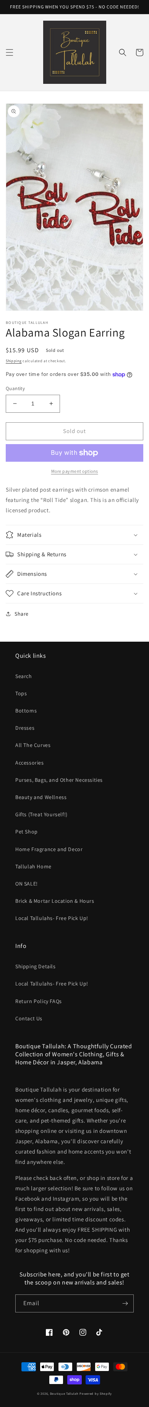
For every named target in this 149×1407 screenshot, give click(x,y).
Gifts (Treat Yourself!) (41, 814)
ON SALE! (26, 883)
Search (23, 676)
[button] (9, 52)
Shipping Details (35, 966)
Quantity (15, 388)
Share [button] (22, 613)
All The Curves (32, 745)
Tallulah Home (33, 866)
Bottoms (26, 710)
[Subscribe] (125, 1303)
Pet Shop (26, 831)
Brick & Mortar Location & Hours (54, 900)
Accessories (29, 762)
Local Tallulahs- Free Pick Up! (51, 918)
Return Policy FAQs (38, 1001)
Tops (21, 693)
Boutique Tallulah (64, 1393)
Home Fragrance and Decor (49, 849)
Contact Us (28, 1018)
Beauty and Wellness (40, 797)
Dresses (24, 727)
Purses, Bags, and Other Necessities (59, 779)
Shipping (14, 360)
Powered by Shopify (95, 1393)
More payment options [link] (74, 471)
